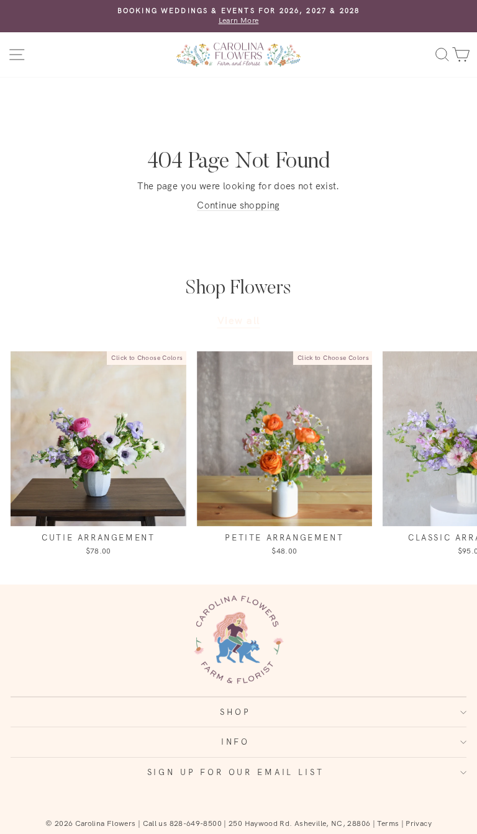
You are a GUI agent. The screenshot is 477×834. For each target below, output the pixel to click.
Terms (388, 823)
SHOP (235, 712)
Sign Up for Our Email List (235, 772)
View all (238, 320)
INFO (235, 742)
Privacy (419, 823)
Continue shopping (238, 205)
